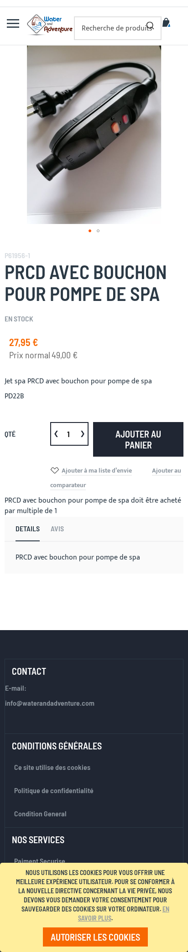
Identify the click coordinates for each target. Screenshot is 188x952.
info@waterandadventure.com (49, 702)
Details (28, 528)
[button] (90, 231)
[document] (95, 907)
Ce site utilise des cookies (52, 767)
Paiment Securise (39, 860)
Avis (57, 528)
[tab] (28, 529)
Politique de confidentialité (54, 790)
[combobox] (118, 28)
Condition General (40, 813)
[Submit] (150, 23)
